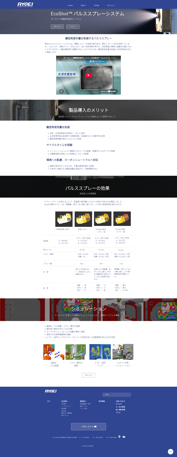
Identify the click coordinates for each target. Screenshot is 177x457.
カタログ (119, 404)
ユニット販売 (83, 408)
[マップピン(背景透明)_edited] (119, 436)
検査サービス (83, 406)
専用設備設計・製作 (85, 403)
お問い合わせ (120, 401)
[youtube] (123, 436)
